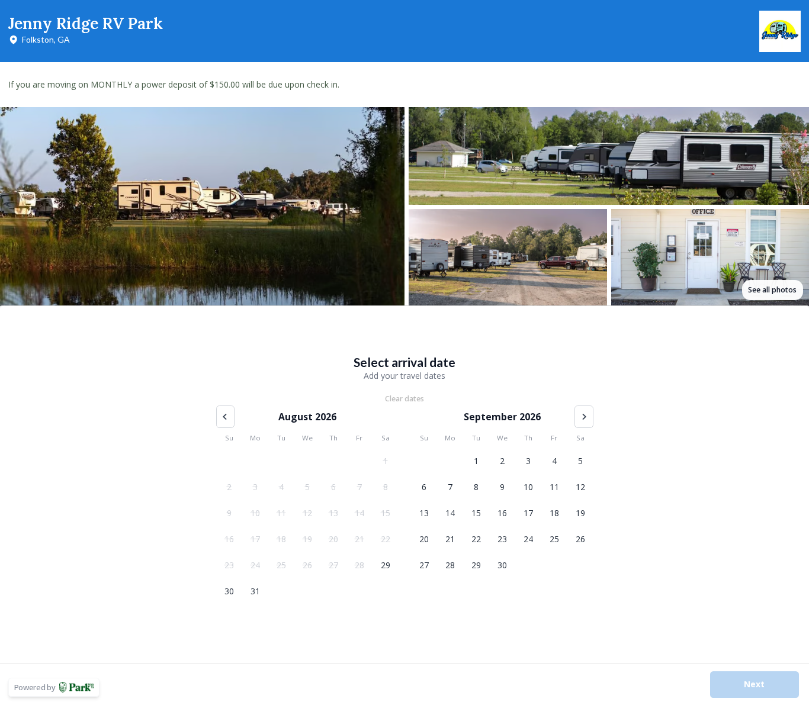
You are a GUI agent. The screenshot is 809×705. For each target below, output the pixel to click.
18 (281, 539)
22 (385, 539)
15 (385, 513)
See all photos (772, 290)
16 (229, 539)
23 (229, 565)
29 (385, 565)
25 (281, 565)
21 (359, 539)
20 (333, 539)
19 (307, 539)
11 (281, 513)
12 (307, 513)
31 (255, 591)
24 (255, 565)
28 (359, 565)
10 (255, 513)
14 (359, 513)
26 (307, 565)
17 (255, 539)
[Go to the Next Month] (583, 417)
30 (229, 591)
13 (333, 513)
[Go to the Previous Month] (225, 417)
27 (333, 565)
